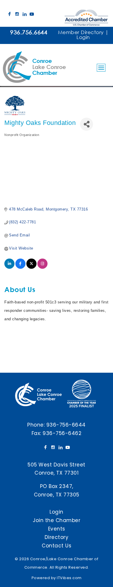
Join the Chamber (56, 520)
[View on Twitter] (31, 267)
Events (56, 528)
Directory (57, 537)
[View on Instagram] (42, 267)
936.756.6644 (28, 32)
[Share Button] (86, 124)
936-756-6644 (66, 424)
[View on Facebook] (20, 267)
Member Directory (81, 32)
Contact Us (56, 545)
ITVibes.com (69, 578)
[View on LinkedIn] (9, 267)
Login (83, 37)
